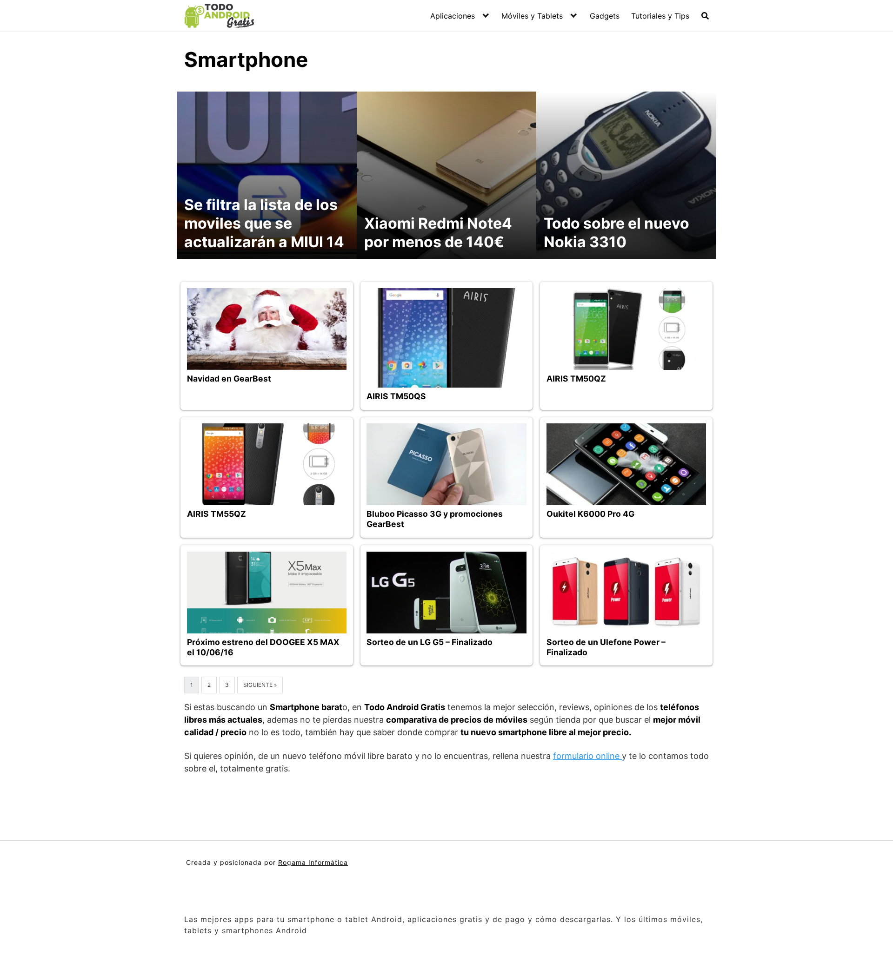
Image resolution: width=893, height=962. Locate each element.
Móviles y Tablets (532, 15)
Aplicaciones (452, 15)
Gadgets (605, 15)
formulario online (587, 756)
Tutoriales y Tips (660, 15)
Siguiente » (260, 684)
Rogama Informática (313, 862)
